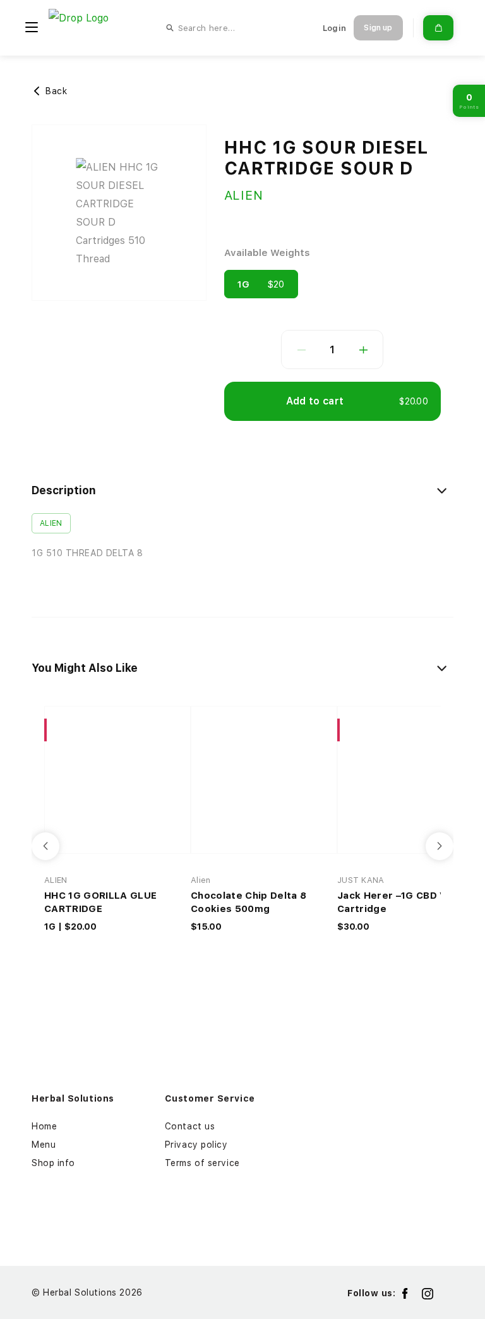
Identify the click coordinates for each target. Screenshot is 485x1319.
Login (334, 28)
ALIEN (243, 195)
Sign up (378, 27)
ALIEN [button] (51, 523)
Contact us (190, 1126)
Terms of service (202, 1163)
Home (44, 1126)
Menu (44, 1145)
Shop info (53, 1163)
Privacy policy (196, 1145)
